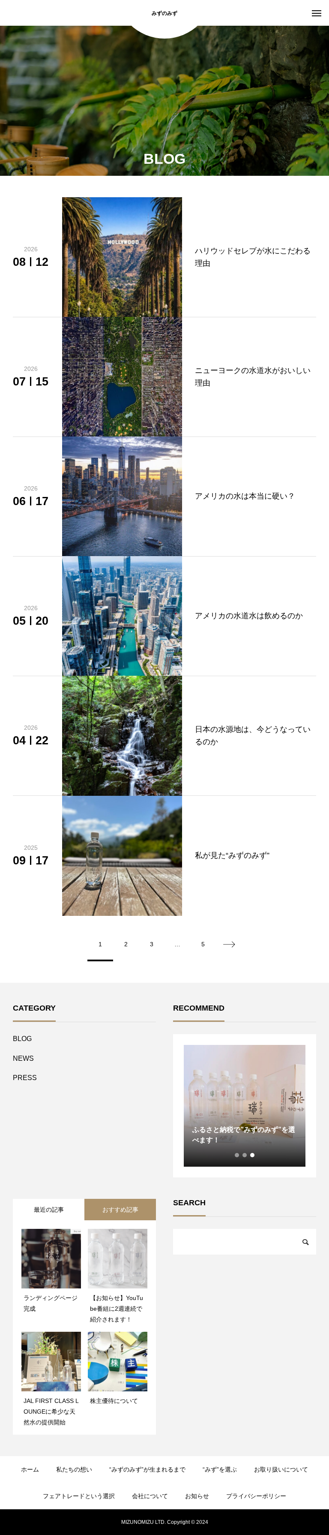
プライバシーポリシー (256, 1496)
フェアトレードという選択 (79, 1496)
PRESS (25, 1077)
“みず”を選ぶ (220, 1469)
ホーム (30, 1469)
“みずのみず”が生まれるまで (147, 1469)
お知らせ (197, 1496)
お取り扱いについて (281, 1469)
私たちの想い (74, 1469)
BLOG (22, 1038)
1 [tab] (237, 1155)
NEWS (23, 1058)
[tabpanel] (244, 1106)
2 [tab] (245, 1155)
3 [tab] (252, 1155)
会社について (150, 1496)
